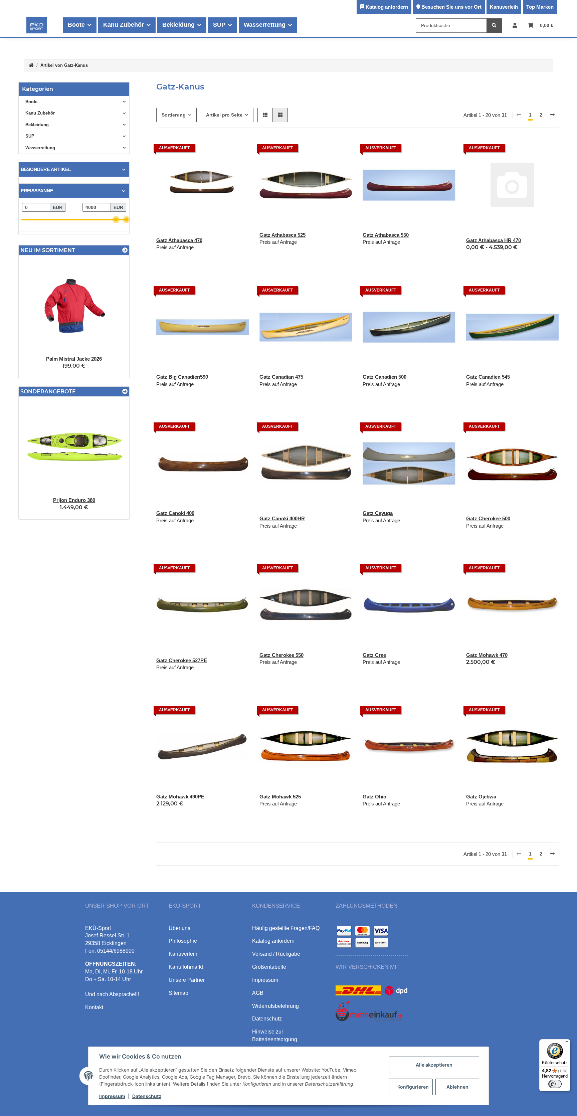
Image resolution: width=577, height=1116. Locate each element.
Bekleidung (37, 124)
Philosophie (183, 941)
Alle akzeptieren (434, 1065)
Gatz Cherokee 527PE (181, 660)
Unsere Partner (187, 980)
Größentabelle (269, 967)
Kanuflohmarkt (186, 967)
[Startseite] (31, 65)
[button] (514, 25)
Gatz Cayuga (378, 513)
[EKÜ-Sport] (36, 25)
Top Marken (540, 7)
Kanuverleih (504, 7)
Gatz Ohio (374, 796)
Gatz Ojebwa (481, 796)
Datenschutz (146, 1096)
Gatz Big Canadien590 (182, 377)
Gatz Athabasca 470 (179, 240)
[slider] (116, 219)
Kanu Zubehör (40, 113)
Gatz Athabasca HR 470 (493, 240)
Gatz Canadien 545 (488, 377)
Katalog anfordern (387, 7)
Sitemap (178, 993)
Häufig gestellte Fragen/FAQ (286, 928)
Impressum (112, 1096)
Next (112, 316)
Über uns (179, 928)
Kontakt (94, 1007)
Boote (31, 101)
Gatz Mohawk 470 (487, 655)
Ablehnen (457, 1087)
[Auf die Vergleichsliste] (323, 150)
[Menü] (566, 1043)
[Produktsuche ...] (494, 25)
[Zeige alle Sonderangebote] (125, 391)
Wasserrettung (40, 147)
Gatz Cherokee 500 (488, 518)
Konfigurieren (413, 1087)
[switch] (555, 1084)
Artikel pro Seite (224, 115)
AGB (257, 993)
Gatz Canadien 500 (384, 377)
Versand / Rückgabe (276, 954)
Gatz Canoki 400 (175, 513)
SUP (29, 136)
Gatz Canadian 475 (281, 377)
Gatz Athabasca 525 (282, 235)
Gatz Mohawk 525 (280, 796)
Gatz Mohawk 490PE (180, 796)
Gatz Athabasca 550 (386, 235)
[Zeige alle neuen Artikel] (125, 250)
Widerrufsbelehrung (275, 1006)
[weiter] (552, 115)
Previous (35, 316)
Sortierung (174, 115)
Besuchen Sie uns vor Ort (451, 7)
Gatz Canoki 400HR (282, 518)
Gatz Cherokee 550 (281, 655)
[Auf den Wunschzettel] (340, 150)
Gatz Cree (374, 655)
